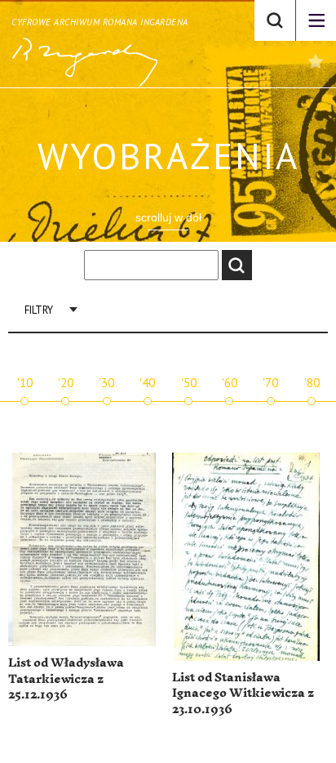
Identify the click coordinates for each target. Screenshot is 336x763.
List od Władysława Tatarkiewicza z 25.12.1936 (66, 679)
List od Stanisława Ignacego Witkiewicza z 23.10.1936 (243, 693)
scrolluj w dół (168, 217)
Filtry (38, 310)
